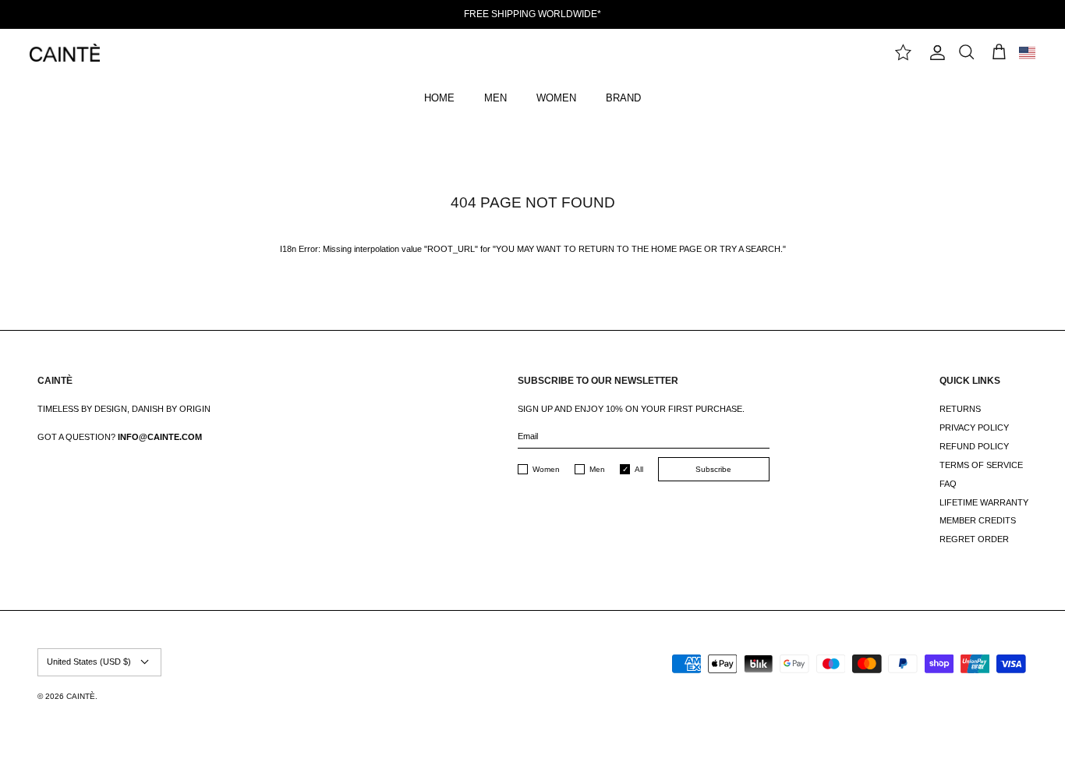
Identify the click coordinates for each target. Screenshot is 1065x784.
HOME (439, 98)
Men (597, 469)
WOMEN (556, 98)
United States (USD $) (89, 661)
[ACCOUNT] (934, 53)
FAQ (948, 483)
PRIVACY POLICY (974, 427)
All (639, 469)
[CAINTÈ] (65, 53)
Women (546, 469)
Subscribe (713, 469)
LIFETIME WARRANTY (983, 502)
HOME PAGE (676, 249)
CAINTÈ (80, 696)
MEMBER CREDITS (977, 520)
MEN (495, 98)
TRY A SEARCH (750, 249)
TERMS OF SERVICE (981, 465)
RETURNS (960, 408)
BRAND (623, 98)
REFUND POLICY (974, 446)
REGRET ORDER (974, 539)
